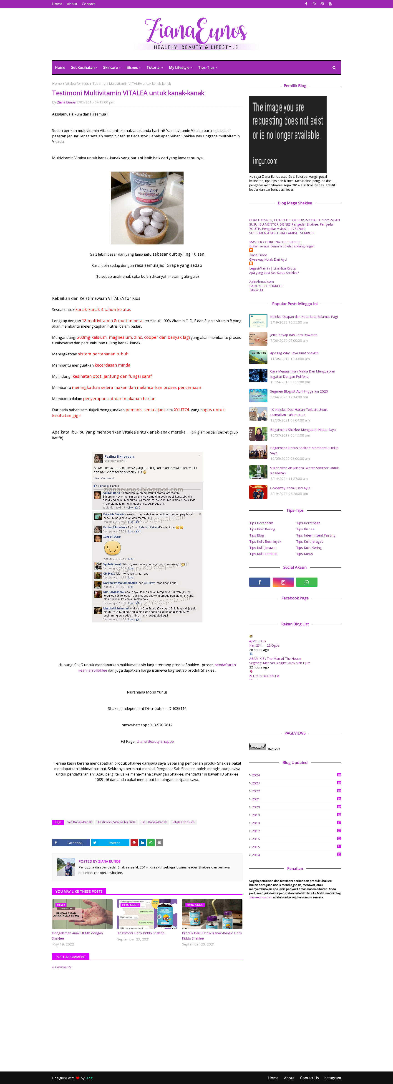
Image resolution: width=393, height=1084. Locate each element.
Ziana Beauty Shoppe (155, 741)
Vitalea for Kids (77, 83)
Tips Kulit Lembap (263, 553)
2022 (296, 791)
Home (57, 3)
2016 (296, 839)
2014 (296, 855)
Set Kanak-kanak (79, 822)
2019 (296, 815)
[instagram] (322, 4)
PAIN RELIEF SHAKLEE (265, 286)
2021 (296, 799)
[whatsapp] (314, 4)
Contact (88, 3)
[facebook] (306, 4)
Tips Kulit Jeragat (309, 541)
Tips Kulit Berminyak (265, 541)
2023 (296, 783)
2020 (296, 807)
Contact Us (309, 1077)
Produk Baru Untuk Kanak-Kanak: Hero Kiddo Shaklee (212, 935)
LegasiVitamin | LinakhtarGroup (272, 268)
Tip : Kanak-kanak (154, 822)
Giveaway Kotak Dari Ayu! (268, 259)
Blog (89, 1078)
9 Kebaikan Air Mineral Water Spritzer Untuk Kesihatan (304, 470)
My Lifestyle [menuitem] (179, 67)
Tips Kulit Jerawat (263, 547)
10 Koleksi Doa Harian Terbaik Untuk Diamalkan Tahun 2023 (299, 412)
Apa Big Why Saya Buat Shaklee (294, 353)
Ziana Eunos (66, 102)
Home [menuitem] (60, 67)
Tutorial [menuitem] (153, 67)
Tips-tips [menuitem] (206, 67)
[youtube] (330, 4)
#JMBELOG (257, 641)
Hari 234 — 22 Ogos (264, 645)
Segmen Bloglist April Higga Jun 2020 (299, 391)
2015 (296, 847)
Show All (256, 290)
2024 (296, 775)
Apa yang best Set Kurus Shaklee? (274, 272)
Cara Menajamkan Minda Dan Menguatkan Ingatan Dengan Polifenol (302, 374)
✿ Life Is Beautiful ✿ (264, 676)
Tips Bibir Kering (262, 529)
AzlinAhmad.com (261, 281)
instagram (332, 1077)
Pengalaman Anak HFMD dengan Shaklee (77, 935)
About (72, 3)
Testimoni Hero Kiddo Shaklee (141, 933)
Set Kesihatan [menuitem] (83, 67)
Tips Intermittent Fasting (315, 535)
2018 (296, 823)
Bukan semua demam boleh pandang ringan (282, 246)
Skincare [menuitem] (110, 67)
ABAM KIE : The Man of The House (275, 658)
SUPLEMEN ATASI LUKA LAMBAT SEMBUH (281, 233)
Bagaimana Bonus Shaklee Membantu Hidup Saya (304, 450)
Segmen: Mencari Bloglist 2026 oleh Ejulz (279, 663)
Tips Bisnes (305, 529)
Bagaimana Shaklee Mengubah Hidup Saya (303, 429)
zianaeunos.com (260, 897)
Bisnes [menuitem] (132, 67)
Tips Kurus (304, 553)
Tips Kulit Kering (309, 547)
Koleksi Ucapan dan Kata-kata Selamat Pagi (304, 316)
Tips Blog (256, 535)
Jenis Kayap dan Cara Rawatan (293, 334)
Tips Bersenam (261, 523)
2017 (296, 831)
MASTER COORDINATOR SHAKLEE (275, 242)
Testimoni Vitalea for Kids (116, 822)
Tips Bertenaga (308, 523)
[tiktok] (330, 582)
